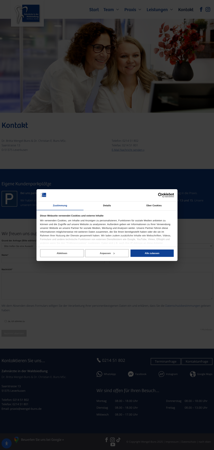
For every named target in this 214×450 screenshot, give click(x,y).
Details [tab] (107, 205)
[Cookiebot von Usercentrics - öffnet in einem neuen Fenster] (160, 195)
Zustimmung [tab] (60, 205)
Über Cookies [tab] (154, 205)
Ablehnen (62, 253)
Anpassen (105, 253)
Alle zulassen (152, 253)
